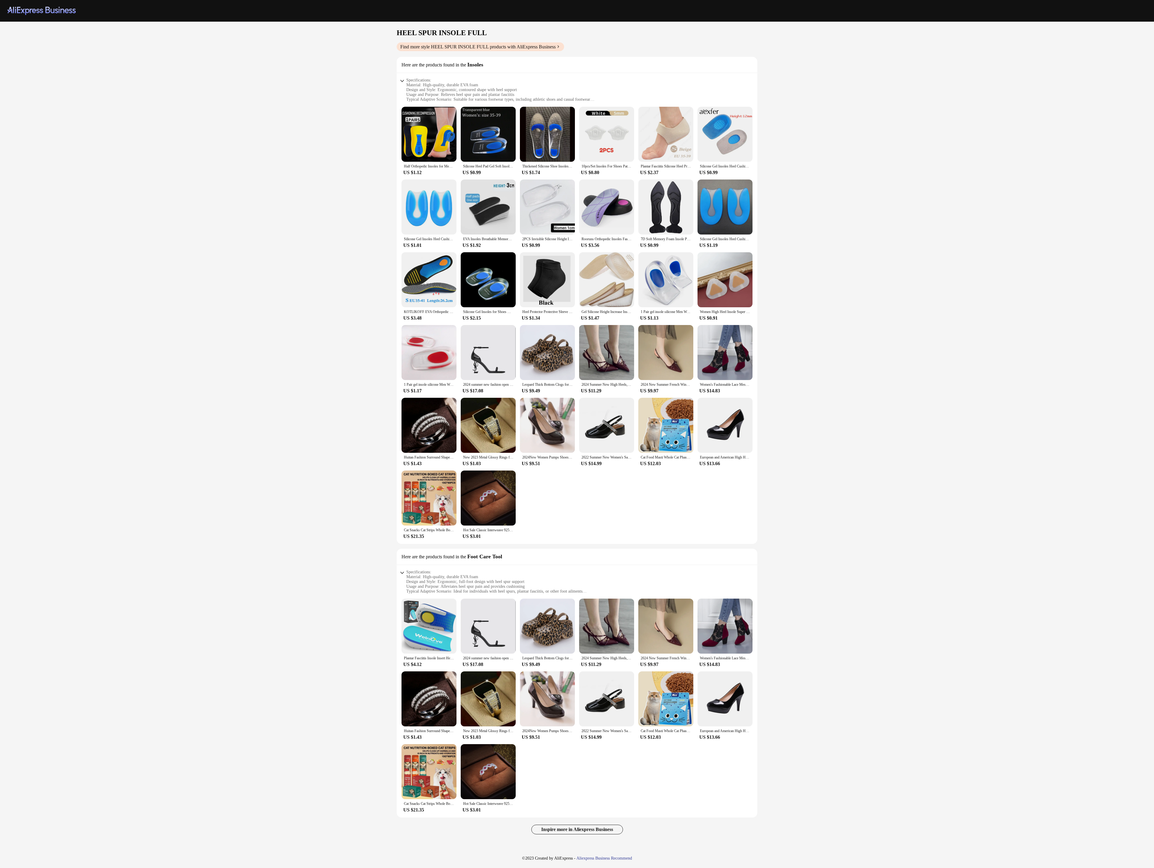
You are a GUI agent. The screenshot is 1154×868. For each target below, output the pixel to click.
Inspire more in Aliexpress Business (577, 829)
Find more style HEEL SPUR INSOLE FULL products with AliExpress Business (478, 46)
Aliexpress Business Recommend (604, 858)
